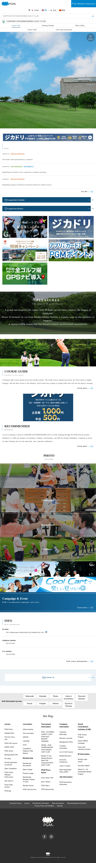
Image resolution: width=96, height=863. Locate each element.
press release (45, 782)
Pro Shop (7, 758)
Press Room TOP (47, 778)
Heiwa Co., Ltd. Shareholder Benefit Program (84, 771)
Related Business (65, 756)
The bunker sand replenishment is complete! (17, 159)
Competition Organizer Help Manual (28, 751)
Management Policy (66, 742)
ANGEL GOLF (9, 747)
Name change (27, 769)
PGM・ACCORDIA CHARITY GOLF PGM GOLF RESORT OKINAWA (47, 736)
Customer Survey (15, 803)
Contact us (50, 677)
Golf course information (76, 661)
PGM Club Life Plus (29, 789)
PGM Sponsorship (47, 789)
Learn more (82, 388)
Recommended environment (76, 803)
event (25, 745)
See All (84, 191)
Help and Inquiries (58, 803)
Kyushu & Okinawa (68, 704)
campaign (26, 741)
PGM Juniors (8, 751)
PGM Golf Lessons (10, 743)
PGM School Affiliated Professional (8, 775)
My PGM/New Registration (84, 4)
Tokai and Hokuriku (81, 697)
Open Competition (10, 768)
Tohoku (55, 696)
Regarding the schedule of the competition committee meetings (24, 172)
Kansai (29, 703)
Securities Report (84, 765)
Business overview (65, 738)
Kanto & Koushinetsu (68, 697)
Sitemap (60, 806)
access (26, 803)
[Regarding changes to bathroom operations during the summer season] (26, 185)
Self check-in (8, 781)
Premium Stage (28, 773)
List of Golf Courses (66, 752)
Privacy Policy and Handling (44, 806)
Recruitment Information (41, 803)
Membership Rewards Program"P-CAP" (29, 779)
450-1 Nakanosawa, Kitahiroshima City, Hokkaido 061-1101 (25, 632)
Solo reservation (28, 733)
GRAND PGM (9, 733)
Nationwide (29, 696)
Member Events (28, 785)
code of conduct (64, 766)
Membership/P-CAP (11, 755)
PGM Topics (45, 785)
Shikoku (55, 703)
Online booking (28, 729)
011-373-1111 (10, 643)
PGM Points (8, 729)
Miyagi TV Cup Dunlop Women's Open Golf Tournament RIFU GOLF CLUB (47, 760)
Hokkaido (42, 696)
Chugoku (42, 703)
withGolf (25, 737)
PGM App (7, 791)
